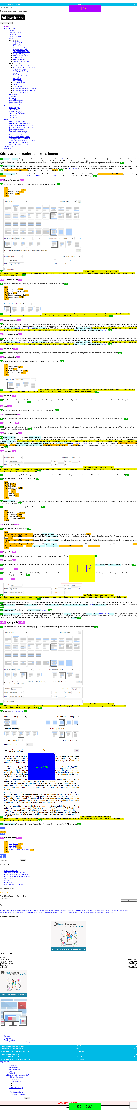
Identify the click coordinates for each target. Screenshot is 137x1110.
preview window (17, 711)
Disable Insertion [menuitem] (16, 1090)
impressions (41, 912)
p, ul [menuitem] (15, 1085)
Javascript (52, 912)
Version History (9, 146)
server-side (83, 912)
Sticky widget (104, 614)
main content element (25, 328)
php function (67, 912)
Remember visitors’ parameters (19, 135)
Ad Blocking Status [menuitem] (16, 1092)
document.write (4, 912)
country (101, 910)
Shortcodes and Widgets (21, 48)
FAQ (6, 119)
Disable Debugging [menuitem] (16, 1077)
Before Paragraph (14, 108)
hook (28, 912)
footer (14, 912)
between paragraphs (66, 910)
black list (73, 910)
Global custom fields (15, 102)
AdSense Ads (17, 57)
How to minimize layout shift (18, 142)
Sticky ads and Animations (18, 113)
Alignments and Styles (20, 50)
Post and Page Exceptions (21, 75)
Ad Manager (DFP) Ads (21, 71)
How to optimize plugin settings (19, 123)
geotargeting (19, 912)
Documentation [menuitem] (14, 1067)
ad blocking (3, 910)
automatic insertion (44, 910)
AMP (31, 910)
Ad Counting (17, 81)
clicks (81, 910)
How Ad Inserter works (17, 121)
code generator (73, 168)
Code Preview (17, 44)
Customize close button (16, 129)
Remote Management (16, 100)
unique (102, 912)
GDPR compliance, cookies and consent (22, 141)
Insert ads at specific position (18, 133)
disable (130, 910)
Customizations (14, 96)
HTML (36, 912)
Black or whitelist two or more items (21, 127)
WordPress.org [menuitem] (14, 1065)
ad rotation (10, 910)
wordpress (110, 912)
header (25, 912)
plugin (73, 912)
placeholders (61, 159)
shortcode (94, 912)
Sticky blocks (13, 115)
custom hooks (109, 910)
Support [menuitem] (11, 1071)
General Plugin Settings (21, 61)
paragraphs (58, 912)
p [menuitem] (14, 1083)
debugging (117, 910)
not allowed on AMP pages (34, 176)
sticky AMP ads (54, 176)
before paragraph (55, 910)
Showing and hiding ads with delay (20, 139)
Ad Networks (13, 94)
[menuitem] (70, 1098)
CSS (104, 910)
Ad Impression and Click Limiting (24, 90)
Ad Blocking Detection (21, 92)
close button (93, 910)
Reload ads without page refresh (19, 137)
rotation (77, 912)
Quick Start (12, 34)
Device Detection (19, 83)
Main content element (79, 443)
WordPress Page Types (20, 55)
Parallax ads (13, 117)
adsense (19, 910)
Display (90, 604)
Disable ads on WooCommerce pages (21, 125)
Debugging (12, 98)
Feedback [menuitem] (12, 1073)
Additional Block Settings (21, 65)
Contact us (7, 148)
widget (106, 912)
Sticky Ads (16, 84)
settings (88, 912)
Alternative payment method (18, 144)
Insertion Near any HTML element (24, 67)
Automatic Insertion (19, 46)
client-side (86, 910)
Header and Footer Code (21, 52)
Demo (6, 106)
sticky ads (49, 159)
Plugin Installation (15, 32)
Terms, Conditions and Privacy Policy (17, 1042)
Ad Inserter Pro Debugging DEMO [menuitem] (18, 1075)
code (97, 910)
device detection (124, 910)
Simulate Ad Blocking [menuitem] (17, 1094)
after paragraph (25, 910)
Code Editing (17, 42)
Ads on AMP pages (19, 69)
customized (44, 610)
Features (11, 30)
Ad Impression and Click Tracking (24, 88)
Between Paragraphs (15, 112)
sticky (98, 912)
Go (129, 900)
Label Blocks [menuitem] (14, 1079)
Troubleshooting (14, 104)
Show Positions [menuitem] (15, 1081)
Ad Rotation (17, 79)
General (104, 330)
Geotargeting (17, 86)
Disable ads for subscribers (18, 131)
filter (10, 912)
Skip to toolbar (5, 1062)
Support (7, 1036)
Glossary (12, 38)
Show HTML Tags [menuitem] (16, 1088)
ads (15, 910)
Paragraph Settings (19, 54)
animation (35, 910)
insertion (46, 912)
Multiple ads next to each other (19, 849)
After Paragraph (14, 110)
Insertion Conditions (20, 59)
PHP (62, 912)
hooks (31, 912)
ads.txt (15, 73)
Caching (16, 77)
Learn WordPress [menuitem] (14, 1069)
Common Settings (15, 36)
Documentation (9, 28)
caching (78, 910)
